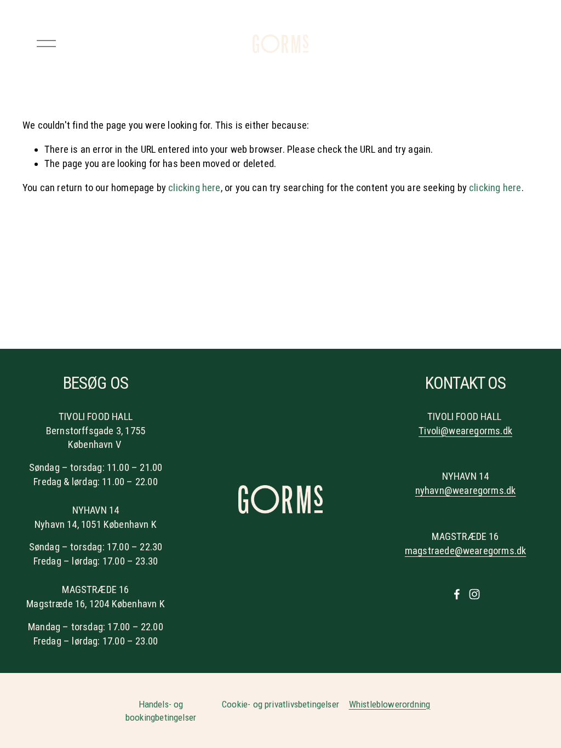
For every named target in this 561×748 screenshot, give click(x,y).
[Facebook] (456, 594)
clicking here (194, 188)
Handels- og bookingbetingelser (160, 711)
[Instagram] (474, 594)
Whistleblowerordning (390, 704)
